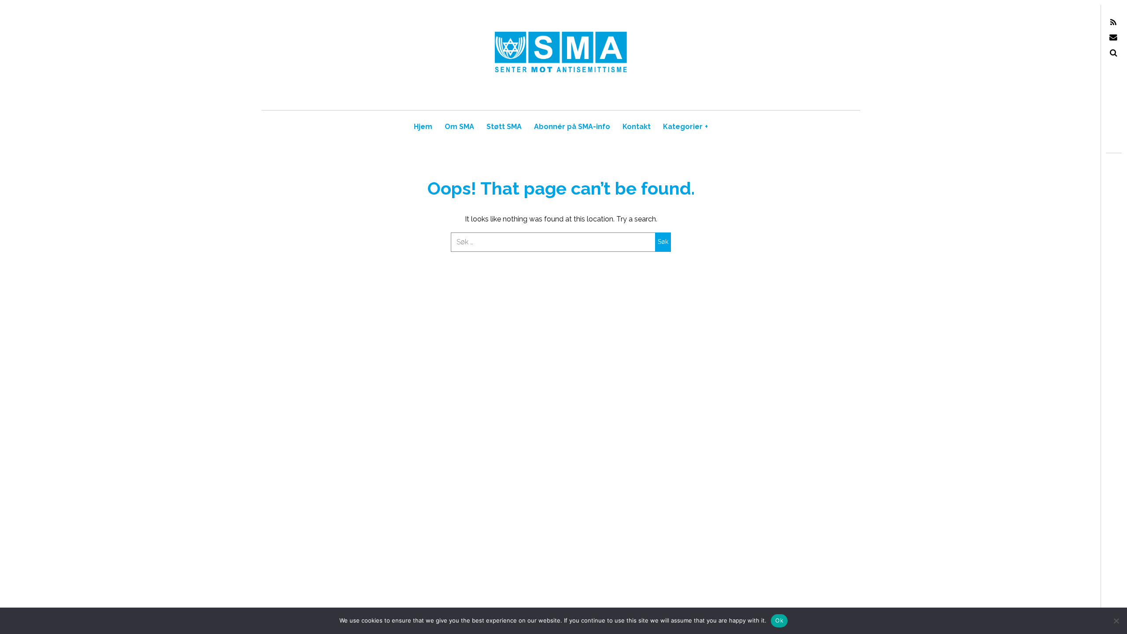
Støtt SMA (504, 126)
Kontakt (636, 126)
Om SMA (459, 126)
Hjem (423, 126)
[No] (1116, 620)
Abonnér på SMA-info (572, 126)
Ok (779, 620)
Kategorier (685, 126)
